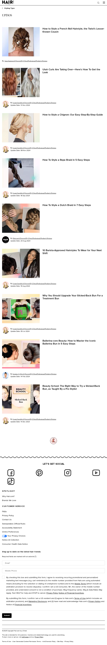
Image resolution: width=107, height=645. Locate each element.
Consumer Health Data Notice (15, 544)
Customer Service (13, 506)
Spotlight (8, 491)
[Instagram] (68, 473)
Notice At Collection (10, 539)
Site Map (60, 641)
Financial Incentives (23, 604)
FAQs (4, 511)
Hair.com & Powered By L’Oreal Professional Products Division (32, 238)
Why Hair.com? (8, 496)
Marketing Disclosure (38, 601)
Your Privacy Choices (16, 535)
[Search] (98, 2)
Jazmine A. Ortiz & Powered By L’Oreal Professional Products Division (34, 374)
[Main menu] (104, 2)
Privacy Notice (94, 601)
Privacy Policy (8, 515)
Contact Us (7, 519)
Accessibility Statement (12, 527)
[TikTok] (11, 481)
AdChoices (25, 637)
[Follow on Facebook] (11, 473)
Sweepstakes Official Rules (13, 523)
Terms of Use (80, 598)
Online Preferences (10, 531)
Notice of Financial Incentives (71, 593)
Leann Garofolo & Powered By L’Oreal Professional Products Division (34, 103)
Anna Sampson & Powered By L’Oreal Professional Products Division (25, 61)
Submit (7, 615)
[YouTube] (96, 473)
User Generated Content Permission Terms (27, 641)
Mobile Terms (80, 583)
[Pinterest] (39, 473)
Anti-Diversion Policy (49, 641)
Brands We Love (9, 500)
